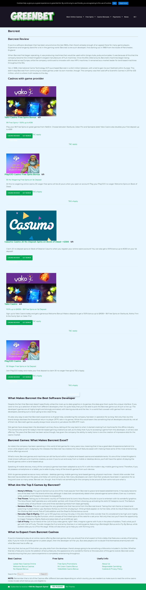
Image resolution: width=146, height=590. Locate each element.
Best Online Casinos (74, 17)
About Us (106, 564)
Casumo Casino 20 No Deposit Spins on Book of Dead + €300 (37, 242)
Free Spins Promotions (67, 564)
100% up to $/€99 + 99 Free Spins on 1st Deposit (26, 309)
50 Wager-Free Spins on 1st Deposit (21, 366)
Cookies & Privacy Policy (112, 569)
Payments (117, 17)
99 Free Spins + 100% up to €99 (19, 123)
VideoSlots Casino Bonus (68, 569)
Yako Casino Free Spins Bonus (20, 117)
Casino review (14, 135)
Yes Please (57, 587)
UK (135, 17)
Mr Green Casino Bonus (68, 566)
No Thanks (70, 587)
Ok (114, 3)
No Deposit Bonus (20, 569)
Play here (13, 140)
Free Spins (90, 17)
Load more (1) (73, 394)
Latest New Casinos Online (24, 564)
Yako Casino (11, 304)
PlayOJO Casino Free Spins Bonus (22, 174)
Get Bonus (27, 135)
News (126, 17)
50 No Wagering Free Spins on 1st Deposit (24, 180)
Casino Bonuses (103, 17)
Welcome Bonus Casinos (23, 566)
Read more (123, 3)
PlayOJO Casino (13, 361)
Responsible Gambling (111, 566)
